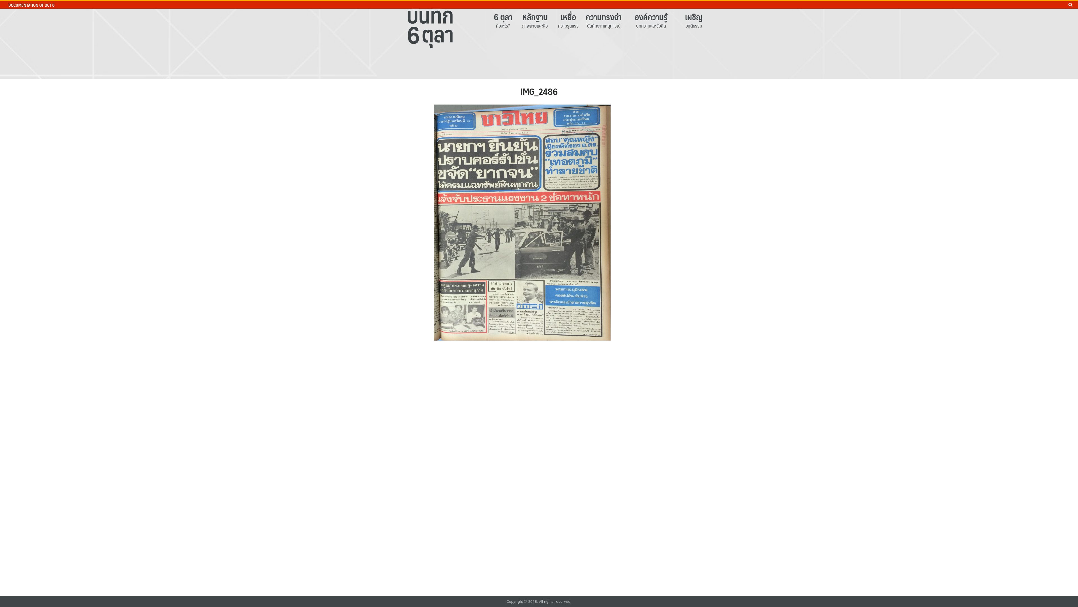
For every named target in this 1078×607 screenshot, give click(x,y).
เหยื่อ (568, 16)
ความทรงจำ (604, 16)
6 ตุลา (503, 16)
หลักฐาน (535, 16)
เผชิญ (694, 16)
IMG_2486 (539, 91)
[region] (539, 39)
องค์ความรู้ (651, 16)
